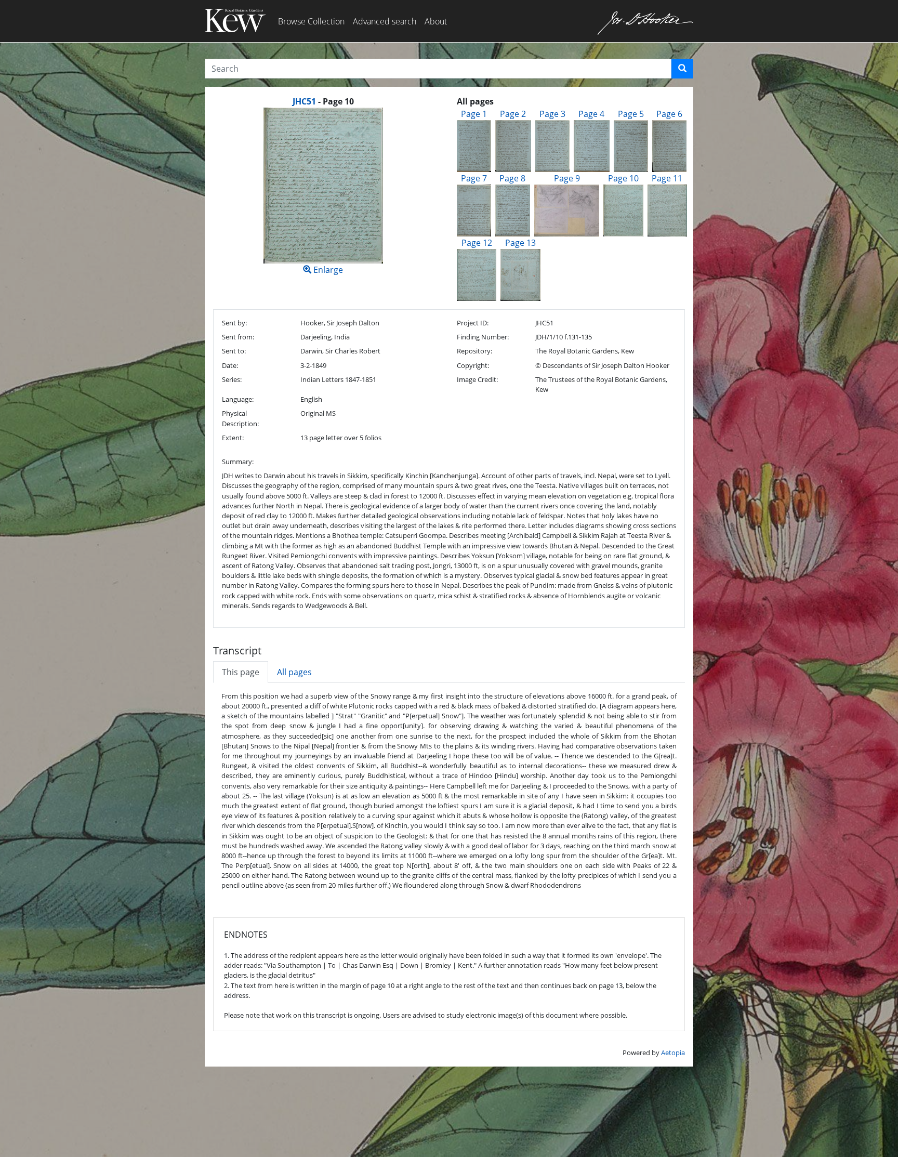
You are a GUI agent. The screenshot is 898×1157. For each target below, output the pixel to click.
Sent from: (238, 336)
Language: (238, 399)
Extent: (233, 437)
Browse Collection (311, 21)
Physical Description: (240, 418)
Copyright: (473, 365)
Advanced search (384, 21)
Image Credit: (477, 379)
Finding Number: (483, 336)
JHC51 (304, 101)
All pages (294, 672)
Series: (232, 379)
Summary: (238, 461)
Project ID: (472, 322)
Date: (230, 365)
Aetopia (673, 1052)
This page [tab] (240, 672)
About (436, 21)
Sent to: (234, 351)
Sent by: (234, 322)
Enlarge (327, 269)
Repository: (474, 351)
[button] (682, 68)
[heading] (323, 101)
